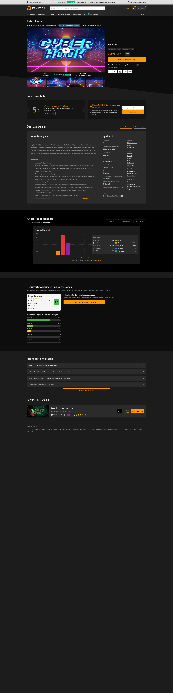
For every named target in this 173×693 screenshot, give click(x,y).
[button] (36, 2)
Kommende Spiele (64, 14)
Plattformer (125, 49)
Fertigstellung (140, 221)
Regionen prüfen (112, 67)
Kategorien (41, 14)
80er (128, 160)
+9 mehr (110, 167)
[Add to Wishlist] (144, 44)
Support (143, 14)
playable (107, 184)
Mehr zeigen (85, 198)
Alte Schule (130, 165)
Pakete (52, 14)
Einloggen (127, 8)
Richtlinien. (107, 290)
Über (126, 127)
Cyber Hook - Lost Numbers (62, 408)
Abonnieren (133, 112)
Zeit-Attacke (131, 171)
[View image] (36, 82)
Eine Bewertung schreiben (84, 302)
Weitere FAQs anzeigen (86, 390)
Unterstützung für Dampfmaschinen (114, 176)
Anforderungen (140, 127)
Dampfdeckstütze (108, 171)
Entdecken (30, 14)
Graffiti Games (107, 161)
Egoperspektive (132, 173)
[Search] (103, 8)
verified (107, 173)
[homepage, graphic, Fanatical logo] (37, 8)
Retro (129, 158)
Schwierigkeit (126, 221)
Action (119, 49)
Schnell (129, 156)
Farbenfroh (130, 163)
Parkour (132, 49)
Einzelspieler (131, 176)
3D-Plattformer (112, 49)
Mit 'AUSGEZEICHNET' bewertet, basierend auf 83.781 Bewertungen (96, 2)
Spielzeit (112, 221)
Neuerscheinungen (79, 14)
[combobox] (85, 8)
